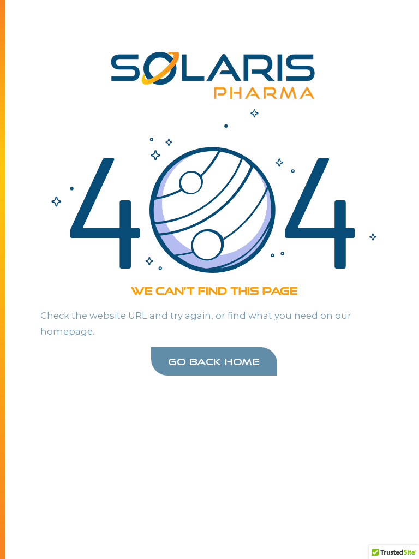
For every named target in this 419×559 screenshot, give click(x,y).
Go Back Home (214, 361)
